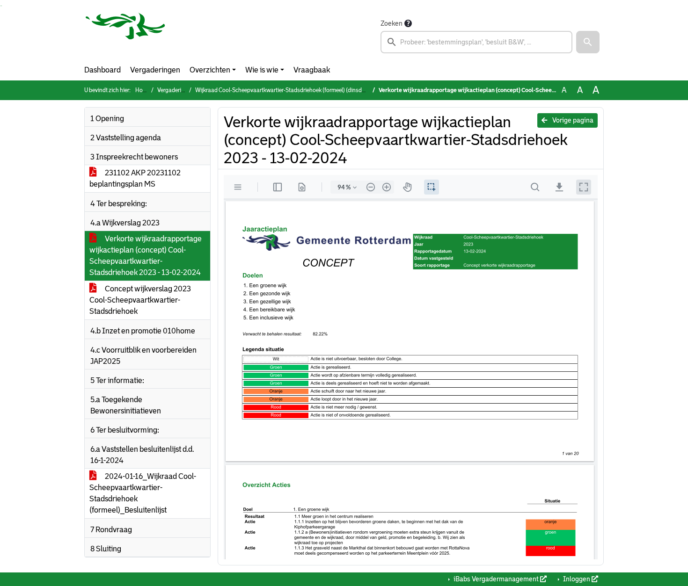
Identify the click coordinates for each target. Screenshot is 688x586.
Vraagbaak (311, 70)
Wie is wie (261, 70)
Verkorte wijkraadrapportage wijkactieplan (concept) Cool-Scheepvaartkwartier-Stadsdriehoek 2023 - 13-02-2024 (145, 255)
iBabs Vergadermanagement (496, 579)
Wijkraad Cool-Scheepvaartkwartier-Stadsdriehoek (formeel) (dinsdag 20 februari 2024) (303, 90)
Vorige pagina (572, 120)
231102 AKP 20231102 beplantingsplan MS (135, 178)
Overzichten (210, 70)
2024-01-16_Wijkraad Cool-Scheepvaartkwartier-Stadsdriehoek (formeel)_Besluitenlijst (142, 493)
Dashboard (102, 70)
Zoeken (392, 23)
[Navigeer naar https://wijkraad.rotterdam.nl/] (125, 35)
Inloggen (577, 579)
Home (142, 90)
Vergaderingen (155, 70)
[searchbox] (476, 42)
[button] (588, 42)
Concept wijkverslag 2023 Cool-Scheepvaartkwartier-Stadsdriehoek (140, 300)
